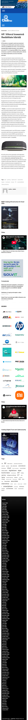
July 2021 (4, 602)
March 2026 (4, 511)
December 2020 (5, 613)
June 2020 (4, 623)
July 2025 (4, 524)
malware (16, 477)
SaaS (2, 481)
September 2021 (5, 599)
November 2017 (5, 674)
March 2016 (4, 706)
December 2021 (5, 594)
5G (2, 463)
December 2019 (5, 633)
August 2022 (5, 581)
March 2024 (4, 550)
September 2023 (5, 560)
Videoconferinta (5, 184)
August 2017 (5, 678)
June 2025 (4, 525)
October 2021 (5, 597)
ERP (18, 473)
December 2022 (5, 574)
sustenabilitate (20, 182)
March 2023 (4, 569)
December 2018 (5, 652)
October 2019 (5, 636)
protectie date (8, 479)
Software (21, 486)
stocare (3, 488)
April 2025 (4, 529)
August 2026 (5, 503)
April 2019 (4, 646)
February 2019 (5, 649)
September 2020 (5, 618)
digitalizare (13, 470)
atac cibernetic (14, 466)
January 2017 (5, 690)
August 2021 (5, 600)
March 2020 (4, 628)
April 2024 (4, 548)
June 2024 (4, 545)
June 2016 (4, 701)
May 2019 (4, 644)
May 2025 (4, 527)
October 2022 (5, 578)
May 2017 (4, 683)
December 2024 (5, 535)
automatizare (21, 466)
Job (21, 475)
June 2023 (4, 565)
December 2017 (5, 672)
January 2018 (5, 670)
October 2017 (5, 675)
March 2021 (4, 608)
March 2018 (4, 667)
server (11, 483)
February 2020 (5, 630)
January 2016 (5, 709)
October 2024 (5, 538)
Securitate (7, 481)
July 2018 (4, 661)
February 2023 (5, 571)
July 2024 (4, 543)
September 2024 (5, 540)
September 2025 (5, 521)
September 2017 (5, 677)
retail (19, 479)
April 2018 (4, 665)
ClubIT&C (13, 718)
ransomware (15, 479)
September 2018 (5, 657)
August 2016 (5, 698)
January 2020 (5, 631)
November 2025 (5, 517)
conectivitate (23, 468)
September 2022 (5, 579)
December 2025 (5, 516)
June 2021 (4, 604)
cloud (9, 468)
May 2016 (4, 703)
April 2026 (4, 509)
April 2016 (4, 704)
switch (15, 488)
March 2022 (4, 589)
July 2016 (4, 700)
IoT (18, 475)
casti (5, 179)
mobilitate (20, 477)
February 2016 (5, 708)
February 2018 (5, 669)
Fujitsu (22, 473)
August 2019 (5, 639)
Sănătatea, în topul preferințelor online (11, 292)
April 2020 (4, 626)
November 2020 (5, 615)
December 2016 (5, 691)
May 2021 (4, 605)
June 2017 (4, 682)
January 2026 (5, 514)
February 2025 (5, 532)
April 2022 (4, 587)
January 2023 (5, 573)
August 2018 (5, 659)
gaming (9, 179)
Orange (3, 479)
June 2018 (4, 662)
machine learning (9, 477)
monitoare (7, 182)
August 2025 (5, 522)
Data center (4, 470)
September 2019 (5, 638)
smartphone (8, 486)
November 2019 (5, 634)
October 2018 (5, 656)
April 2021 (4, 607)
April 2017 (4, 685)
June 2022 (4, 584)
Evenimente (4, 30)
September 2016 (5, 696)
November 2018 (5, 654)
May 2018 (4, 664)
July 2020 (4, 621)
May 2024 (4, 547)
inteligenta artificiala (11, 475)
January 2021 (5, 612)
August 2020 (5, 620)
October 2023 (5, 558)
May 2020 (4, 625)
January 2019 (5, 651)
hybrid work (14, 179)
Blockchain (4, 468)
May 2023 (4, 566)
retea (23, 479)
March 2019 (4, 647)
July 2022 (4, 582)
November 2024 (5, 537)
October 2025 (5, 519)
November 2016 (5, 693)
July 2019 (4, 641)
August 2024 (5, 542)
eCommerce (13, 472)
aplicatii (7, 465)
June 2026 (4, 506)
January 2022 (5, 592)
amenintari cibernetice (18, 463)
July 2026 (4, 504)
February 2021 (5, 610)
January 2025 (5, 534)
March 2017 (4, 687)
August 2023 (5, 561)
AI (5, 463)
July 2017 (4, 680)
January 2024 (5, 553)
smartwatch (16, 486)
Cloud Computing (15, 468)
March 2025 (4, 530)
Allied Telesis (9, 463)
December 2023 (5, 555)
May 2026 (4, 508)
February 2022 (5, 591)
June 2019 (4, 643)
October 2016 (5, 695)
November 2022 (5, 576)
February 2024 (5, 551)
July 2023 (4, 563)
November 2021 (5, 595)
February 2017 (5, 688)
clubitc (4, 41)
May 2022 (4, 586)
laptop (3, 182)
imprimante (20, 179)
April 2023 (4, 568)
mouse (12, 182)
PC (15, 182)
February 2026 (5, 512)
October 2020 (5, 617)
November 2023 (5, 556)
